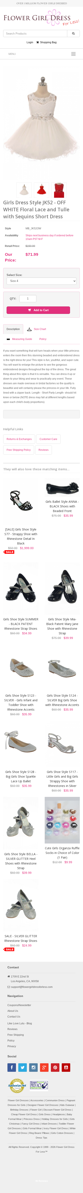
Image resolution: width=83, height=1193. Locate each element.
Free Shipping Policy (19, 449)
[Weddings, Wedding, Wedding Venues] (41, 1166)
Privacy (11, 1046)
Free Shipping (15, 1034)
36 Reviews (41, 1181)
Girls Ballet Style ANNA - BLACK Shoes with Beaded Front (62, 506)
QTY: (13, 298)
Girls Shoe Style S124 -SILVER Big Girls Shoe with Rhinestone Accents (62, 700)
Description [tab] (13, 329)
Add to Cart (40, 310)
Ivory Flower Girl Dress (56, 1128)
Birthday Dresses (19, 1109)
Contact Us (13, 1016)
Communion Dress (55, 1100)
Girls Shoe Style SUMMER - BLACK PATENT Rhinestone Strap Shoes (20, 624)
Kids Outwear (67, 1105)
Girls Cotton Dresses (62, 1133)
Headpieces (59, 1114)
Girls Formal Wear (32, 1128)
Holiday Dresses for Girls (55, 1119)
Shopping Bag (48, 42)
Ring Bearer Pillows (39, 1133)
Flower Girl (36, 1109)
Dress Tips (41, 1137)
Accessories (36, 1100)
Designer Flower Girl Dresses (42, 1105)
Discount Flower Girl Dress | (58, 1109)
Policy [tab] (42, 339)
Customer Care (48, 439)
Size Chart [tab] (40, 329)
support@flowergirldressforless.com (32, 987)
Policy (10, 1040)
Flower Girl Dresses (18, 1100)
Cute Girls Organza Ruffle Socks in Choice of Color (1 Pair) (62, 852)
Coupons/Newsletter (19, 1005)
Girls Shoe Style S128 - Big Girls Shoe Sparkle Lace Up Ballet (20, 776)
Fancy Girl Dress (31, 1123)
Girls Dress (45, 1114)
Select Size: (14, 275)
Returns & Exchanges (19, 439)
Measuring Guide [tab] (22, 339)
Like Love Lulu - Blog (19, 1023)
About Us (12, 1010)
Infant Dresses (49, 1123)
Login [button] (30, 42)
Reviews (44, 449)
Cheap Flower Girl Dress (24, 1114)
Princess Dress (32, 1119)
